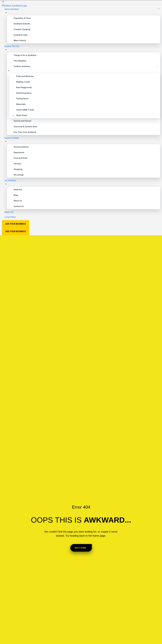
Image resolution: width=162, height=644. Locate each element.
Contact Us (19, 206)
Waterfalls (21, 104)
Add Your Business (15, 224)
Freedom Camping (22, 29)
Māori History (20, 40)
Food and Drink (20, 158)
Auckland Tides (20, 35)
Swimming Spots (24, 93)
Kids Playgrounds (24, 87)
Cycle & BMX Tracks (25, 110)
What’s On (8, 212)
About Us (18, 201)
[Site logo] (14, 5)
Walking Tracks (23, 82)
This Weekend (20, 61)
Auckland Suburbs (22, 24)
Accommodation (21, 147)
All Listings (19, 175)
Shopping (18, 169)
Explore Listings (11, 138)
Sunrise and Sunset (22, 121)
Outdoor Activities (22, 66)
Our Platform (10, 180)
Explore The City (11, 46)
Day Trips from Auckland (25, 132)
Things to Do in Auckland (25, 55)
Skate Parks (21, 115)
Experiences (19, 152)
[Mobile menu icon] (81, 2)
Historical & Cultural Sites (25, 126)
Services (17, 164)
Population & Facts (22, 18)
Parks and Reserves (25, 76)
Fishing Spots (22, 98)
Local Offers (10, 217)
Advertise (18, 189)
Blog (16, 195)
